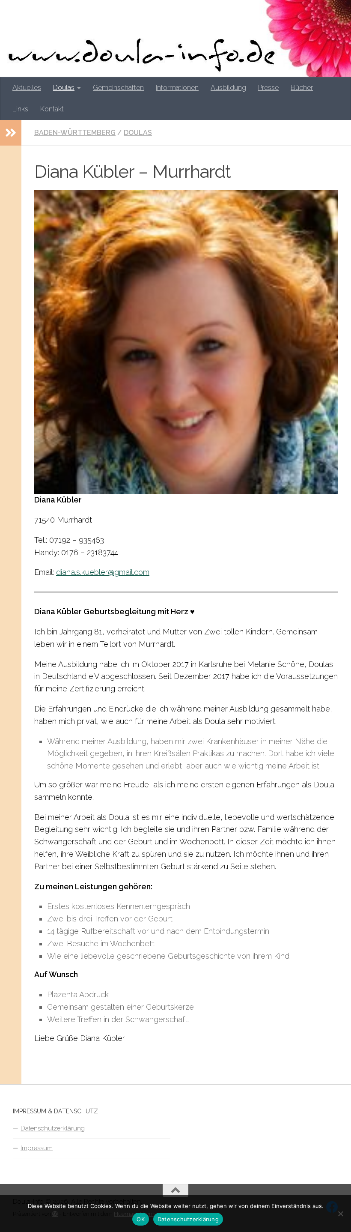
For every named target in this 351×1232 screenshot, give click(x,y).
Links (20, 109)
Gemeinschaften (118, 88)
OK (141, 1219)
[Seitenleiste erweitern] (10, 133)
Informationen (177, 88)
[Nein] (340, 1213)
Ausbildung (228, 88)
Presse (268, 88)
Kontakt (52, 109)
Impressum (37, 1148)
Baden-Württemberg (75, 133)
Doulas (63, 88)
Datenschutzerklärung (53, 1128)
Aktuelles (26, 88)
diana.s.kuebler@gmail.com (102, 572)
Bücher (302, 88)
